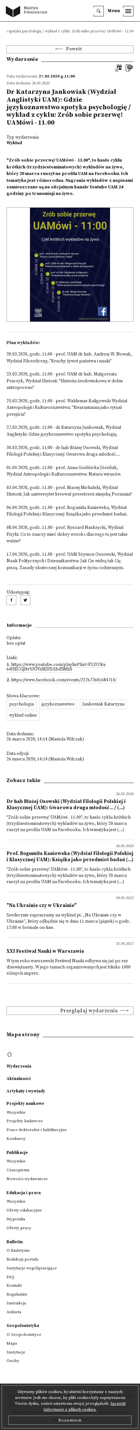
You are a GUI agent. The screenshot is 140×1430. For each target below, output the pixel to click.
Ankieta (14, 1312)
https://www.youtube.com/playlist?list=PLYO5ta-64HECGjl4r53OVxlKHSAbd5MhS (56, 667)
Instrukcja (16, 1303)
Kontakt (14, 1285)
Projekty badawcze (25, 1121)
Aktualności (19, 1078)
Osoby (13, 1360)
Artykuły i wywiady (26, 1091)
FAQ (10, 1277)
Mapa (12, 1343)
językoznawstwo (58, 704)
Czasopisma (18, 1170)
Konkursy (16, 1138)
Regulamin (17, 1294)
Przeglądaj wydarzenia (89, 1010)
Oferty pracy (19, 1227)
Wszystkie (16, 1112)
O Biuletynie (18, 1250)
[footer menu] (10, 1054)
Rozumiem (70, 1420)
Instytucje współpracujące (32, 1268)
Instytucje (16, 1352)
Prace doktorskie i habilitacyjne (37, 1129)
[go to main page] (28, 12)
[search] (98, 11)
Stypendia (16, 1219)
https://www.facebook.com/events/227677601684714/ (63, 680)
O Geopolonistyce (24, 1334)
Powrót (74, 49)
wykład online (23, 715)
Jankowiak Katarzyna (103, 704)
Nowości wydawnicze (27, 1178)
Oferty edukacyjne (24, 1210)
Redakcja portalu (22, 1259)
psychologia (21, 704)
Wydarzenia (19, 1066)
